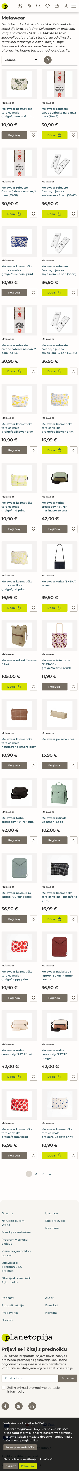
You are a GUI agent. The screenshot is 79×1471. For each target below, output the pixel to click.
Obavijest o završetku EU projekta (17, 1280)
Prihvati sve (28, 1466)
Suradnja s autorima (16, 1232)
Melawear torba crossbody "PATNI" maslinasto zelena (54, 506)
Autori (49, 1298)
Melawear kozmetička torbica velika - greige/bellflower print (57, 427)
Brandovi (51, 1305)
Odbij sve (11, 1466)
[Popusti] (20, 6)
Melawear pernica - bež (58, 739)
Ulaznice (51, 1213)
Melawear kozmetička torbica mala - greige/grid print (17, 506)
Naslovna (52, 1228)
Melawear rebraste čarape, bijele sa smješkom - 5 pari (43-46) (59, 349)
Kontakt (51, 1313)
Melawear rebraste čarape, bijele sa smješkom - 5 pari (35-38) (59, 270)
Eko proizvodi (55, 1221)
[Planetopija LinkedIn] (32, 1406)
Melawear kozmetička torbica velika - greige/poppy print (17, 1133)
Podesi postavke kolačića (20, 1447)
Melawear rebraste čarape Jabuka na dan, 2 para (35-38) (19, 191)
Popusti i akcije (13, 1305)
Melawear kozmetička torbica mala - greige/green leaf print (18, 112)
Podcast (8, 1298)
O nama (7, 1213)
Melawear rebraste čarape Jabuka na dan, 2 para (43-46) (19, 349)
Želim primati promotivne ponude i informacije (34, 1390)
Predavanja (10, 1313)
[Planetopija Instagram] (19, 1406)
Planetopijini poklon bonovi (16, 1253)
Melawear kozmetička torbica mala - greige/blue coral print (17, 270)
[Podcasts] (29, 6)
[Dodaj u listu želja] (33, 135)
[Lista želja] (47, 6)
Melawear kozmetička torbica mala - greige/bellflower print (17, 427)
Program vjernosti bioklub (15, 1241)
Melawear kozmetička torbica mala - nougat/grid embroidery (19, 742)
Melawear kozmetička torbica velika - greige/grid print (17, 585)
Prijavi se (68, 1378)
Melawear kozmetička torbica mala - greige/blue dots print (57, 1133)
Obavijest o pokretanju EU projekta (12, 1267)
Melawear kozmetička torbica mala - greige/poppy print (17, 975)
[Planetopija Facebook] (5, 1406)
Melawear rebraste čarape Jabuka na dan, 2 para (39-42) (59, 112)
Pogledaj (14, 135)
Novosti (7, 1320)
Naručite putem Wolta (13, 1223)
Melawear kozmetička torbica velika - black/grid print (59, 896)
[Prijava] (65, 6)
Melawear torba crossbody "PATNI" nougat (54, 1054)
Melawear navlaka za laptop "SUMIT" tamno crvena (57, 975)
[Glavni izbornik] (73, 6)
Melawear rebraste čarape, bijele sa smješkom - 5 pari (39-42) (59, 191)
